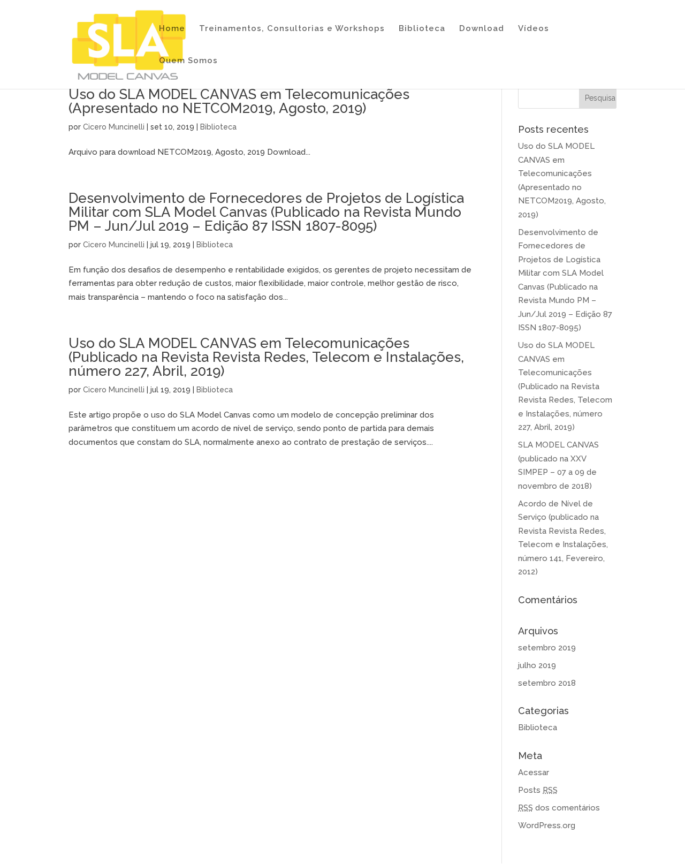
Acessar (533, 772)
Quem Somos (188, 61)
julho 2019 (537, 665)
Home (172, 29)
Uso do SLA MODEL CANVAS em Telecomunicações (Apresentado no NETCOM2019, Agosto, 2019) (238, 101)
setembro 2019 (547, 648)
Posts (538, 790)
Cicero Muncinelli (113, 127)
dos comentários (559, 808)
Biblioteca (422, 29)
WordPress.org (546, 825)
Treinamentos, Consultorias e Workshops (292, 29)
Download (481, 29)
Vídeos (533, 29)
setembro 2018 (547, 683)
